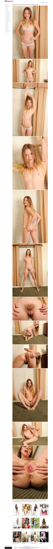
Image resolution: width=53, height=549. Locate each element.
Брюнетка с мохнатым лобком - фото (17, 515)
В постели (6, 10)
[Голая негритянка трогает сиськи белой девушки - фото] (26, 509)
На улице (6, 24)
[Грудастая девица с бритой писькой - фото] (17, 523)
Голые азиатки (7, 12)
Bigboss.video (43, 2)
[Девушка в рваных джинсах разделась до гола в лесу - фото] (35, 523)
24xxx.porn (24, 546)
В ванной (6, 8)
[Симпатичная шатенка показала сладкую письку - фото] (35, 509)
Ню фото (6, 25)
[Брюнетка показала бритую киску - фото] (26, 523)
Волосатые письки (7, 11)
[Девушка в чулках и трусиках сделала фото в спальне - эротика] (17, 536)
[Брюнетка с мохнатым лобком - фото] (17, 509)
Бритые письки (7, 6)
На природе (7, 23)
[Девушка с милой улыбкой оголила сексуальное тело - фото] (35, 536)
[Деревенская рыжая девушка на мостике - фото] (26, 536)
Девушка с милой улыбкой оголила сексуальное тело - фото (35, 543)
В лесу (6, 9)
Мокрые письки (7, 20)
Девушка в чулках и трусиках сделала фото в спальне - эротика (17, 543)
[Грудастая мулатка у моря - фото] (44, 523)
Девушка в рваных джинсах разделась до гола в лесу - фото (35, 529)
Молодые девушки (7, 21)
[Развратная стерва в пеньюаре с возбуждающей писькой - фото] (44, 509)
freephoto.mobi (19, 547)
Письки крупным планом (7, 27)
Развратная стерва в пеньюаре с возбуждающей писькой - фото (43, 515)
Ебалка (6, 32)
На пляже (6, 22)
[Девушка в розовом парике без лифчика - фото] (44, 536)
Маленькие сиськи (7, 19)
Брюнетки (6, 7)
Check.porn (28, 546)
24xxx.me (47, 2)
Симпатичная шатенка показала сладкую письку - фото (34, 515)
